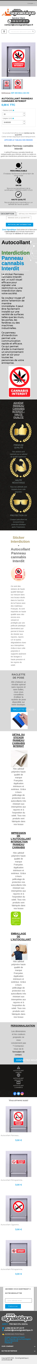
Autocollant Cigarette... (10, 1225)
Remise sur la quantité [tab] (18, 218)
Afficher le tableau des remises (18, 140)
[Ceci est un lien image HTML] (15, 1093)
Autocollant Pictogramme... (12, 1180)
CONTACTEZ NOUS (19, 1060)
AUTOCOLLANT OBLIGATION (18, 1079)
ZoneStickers (6, 1360)
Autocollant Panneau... (10, 1135)
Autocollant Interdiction (19, 224)
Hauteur (7, 110)
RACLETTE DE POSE (19, 709)
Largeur (7, 118)
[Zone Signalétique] (18, 12)
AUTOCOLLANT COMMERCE (18, 1086)
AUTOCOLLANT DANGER (18, 1071)
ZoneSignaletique (21, 1358)
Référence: (6, 93)
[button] (24, 113)
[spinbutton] (14, 114)
